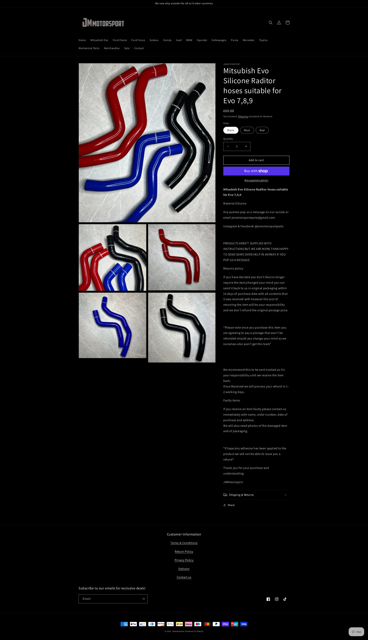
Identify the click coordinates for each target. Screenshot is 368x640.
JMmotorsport (178, 631)
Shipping (243, 116)
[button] (270, 22)
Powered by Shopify (194, 631)
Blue (247, 130)
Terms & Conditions (184, 543)
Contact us (184, 577)
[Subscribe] (143, 598)
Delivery (184, 569)
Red (262, 130)
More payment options (256, 180)
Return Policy (184, 551)
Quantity (228, 138)
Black (230, 130)
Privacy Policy (184, 560)
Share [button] (231, 505)
